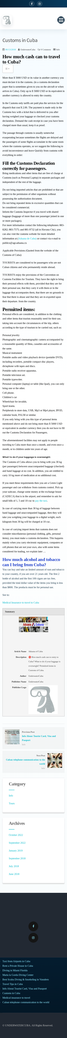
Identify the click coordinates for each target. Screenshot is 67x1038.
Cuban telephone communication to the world (25, 1002)
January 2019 (16, 850)
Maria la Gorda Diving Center (17, 975)
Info (58, 49)
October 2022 (16, 835)
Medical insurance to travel (16, 997)
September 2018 (17, 858)
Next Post (25, 759)
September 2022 (17, 842)
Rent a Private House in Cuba (17, 965)
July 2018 (14, 866)
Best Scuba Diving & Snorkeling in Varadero (25, 979)
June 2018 (14, 874)
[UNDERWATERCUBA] (7, 20)
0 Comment (46, 49)
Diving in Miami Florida (14, 970)
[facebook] (33, 926)
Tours (12, 803)
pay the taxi (41, 500)
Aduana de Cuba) (27, 238)
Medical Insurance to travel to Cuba (20, 602)
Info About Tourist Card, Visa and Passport (24, 988)
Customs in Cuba (11, 993)
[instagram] (33, 938)
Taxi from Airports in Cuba (16, 961)
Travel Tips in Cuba (12, 984)
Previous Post (39, 736)
